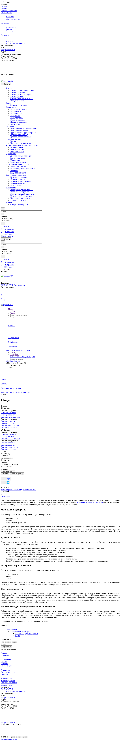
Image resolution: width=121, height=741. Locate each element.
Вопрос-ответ (6, 685)
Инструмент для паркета (22, 631)
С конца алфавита (8, 415)
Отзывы (9, 29)
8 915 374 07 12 (7, 41)
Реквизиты (10, 17)
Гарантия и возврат (9, 683)
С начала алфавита (8, 413)
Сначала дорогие (8, 423)
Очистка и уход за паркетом (26, 634)
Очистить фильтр (17, 474)
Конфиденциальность (9, 739)
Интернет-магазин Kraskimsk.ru (90, 502)
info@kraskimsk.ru (8, 50)
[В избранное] (6, 479)
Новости (9, 31)
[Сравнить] (5, 482)
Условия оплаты (7, 679)
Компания (5, 655)
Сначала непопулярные (10, 417)
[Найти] (3, 223)
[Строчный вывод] (3, 476)
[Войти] (2, 292)
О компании (11, 27)
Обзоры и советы (13, 19)
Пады (17, 636)
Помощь (4, 674)
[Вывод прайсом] (4, 476)
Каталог (4, 653)
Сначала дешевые (8, 421)
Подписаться (6, 647)
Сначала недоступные (10, 425)
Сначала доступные (9, 428)
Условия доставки (8, 681)
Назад (13, 311)
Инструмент (12, 629)
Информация (6, 666)
